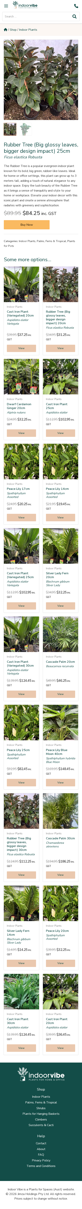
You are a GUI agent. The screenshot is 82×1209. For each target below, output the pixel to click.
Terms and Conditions (41, 1166)
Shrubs (41, 1108)
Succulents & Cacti (41, 1125)
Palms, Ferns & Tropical (51, 241)
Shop (13, 30)
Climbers (41, 1119)
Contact (41, 1143)
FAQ (41, 1155)
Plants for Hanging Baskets (41, 1114)
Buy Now (26, 225)
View (21, 348)
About (41, 1149)
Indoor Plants (28, 30)
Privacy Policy (41, 1160)
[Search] (74, 16)
